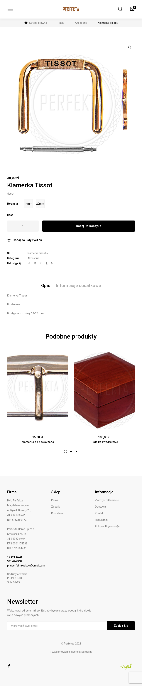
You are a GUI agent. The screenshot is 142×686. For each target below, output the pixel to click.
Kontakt (99, 513)
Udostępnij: (14, 263)
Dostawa (100, 506)
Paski (54, 500)
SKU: (10, 253)
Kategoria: (13, 258)
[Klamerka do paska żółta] (37, 390)
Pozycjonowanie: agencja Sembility (71, 651)
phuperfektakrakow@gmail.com (26, 565)
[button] (129, 47)
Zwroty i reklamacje (107, 500)
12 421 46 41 (14, 557)
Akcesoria (33, 258)
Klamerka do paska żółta (38, 442)
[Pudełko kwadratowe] (104, 390)
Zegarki (55, 506)
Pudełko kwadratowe (104, 442)
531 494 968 (14, 561)
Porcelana (57, 513)
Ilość (10, 215)
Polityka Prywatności (107, 526)
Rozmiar (12, 203)
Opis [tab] (45, 285)
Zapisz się (121, 625)
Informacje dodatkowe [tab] (78, 285)
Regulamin (101, 519)
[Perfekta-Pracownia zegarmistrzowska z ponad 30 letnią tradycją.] (71, 9)
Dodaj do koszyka (88, 226)
